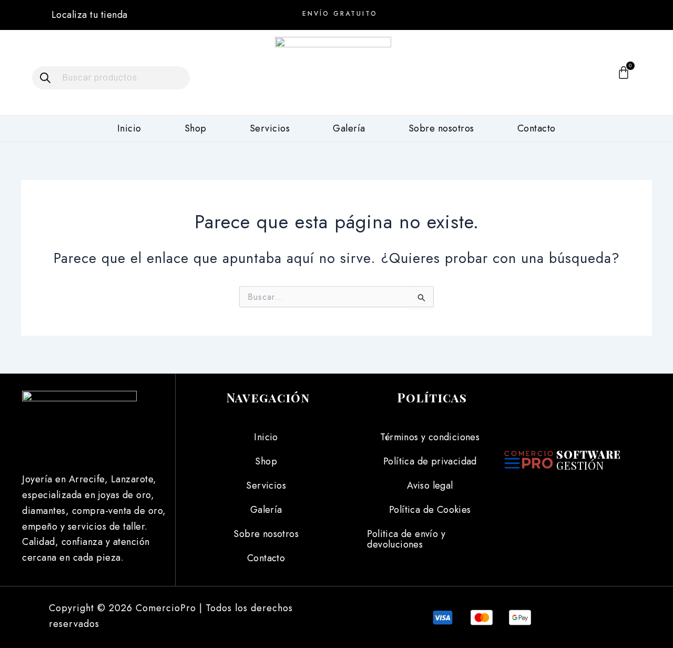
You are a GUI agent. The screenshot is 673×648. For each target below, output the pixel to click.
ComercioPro (166, 608)
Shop (196, 128)
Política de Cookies (430, 510)
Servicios (270, 128)
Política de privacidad (430, 461)
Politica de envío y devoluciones (406, 539)
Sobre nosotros (441, 128)
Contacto (536, 128)
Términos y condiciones (430, 437)
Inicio (129, 128)
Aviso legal (430, 485)
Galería (349, 128)
